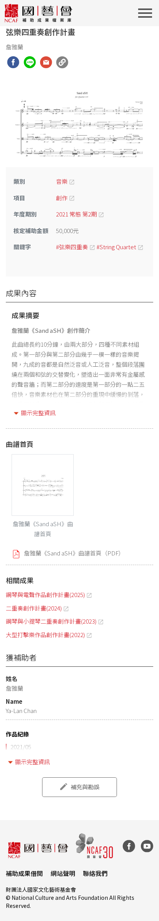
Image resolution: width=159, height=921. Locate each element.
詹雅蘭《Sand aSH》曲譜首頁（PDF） (74, 553)
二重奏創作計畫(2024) (34, 608)
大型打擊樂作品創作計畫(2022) (45, 635)
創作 (62, 198)
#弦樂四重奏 (72, 247)
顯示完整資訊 (38, 413)
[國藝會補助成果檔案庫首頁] (39, 13)
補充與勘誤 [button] (85, 787)
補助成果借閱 (24, 873)
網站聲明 (63, 873)
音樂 (62, 181)
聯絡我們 (95, 873)
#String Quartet (116, 247)
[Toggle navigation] (147, 13)
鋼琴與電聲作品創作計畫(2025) (45, 595)
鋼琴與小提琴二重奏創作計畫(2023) (51, 621)
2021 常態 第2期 (76, 214)
